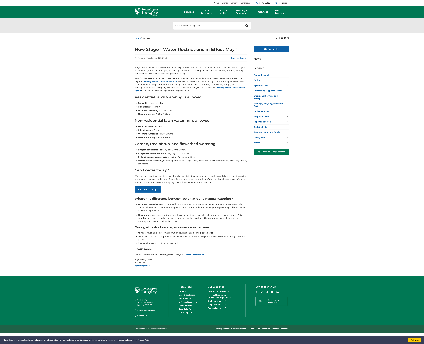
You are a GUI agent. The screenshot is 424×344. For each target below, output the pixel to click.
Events (225, 3)
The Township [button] (280, 12)
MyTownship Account (188, 302)
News (216, 3)
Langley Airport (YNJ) (216, 304)
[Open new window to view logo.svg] (146, 290)
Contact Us (245, 3)
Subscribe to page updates (273, 152)
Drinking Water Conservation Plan (160, 81)
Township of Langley (216, 291)
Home (138, 38)
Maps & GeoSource (187, 295)
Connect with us (266, 286)
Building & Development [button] (244, 12)
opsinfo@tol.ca (142, 265)
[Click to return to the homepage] (146, 12)
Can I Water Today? (147, 189)
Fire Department (214, 301)
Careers (234, 3)
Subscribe (273, 49)
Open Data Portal (186, 309)
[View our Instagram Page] (261, 292)
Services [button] (189, 12)
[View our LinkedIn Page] (277, 292)
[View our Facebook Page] (256, 292)
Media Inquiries (185, 298)
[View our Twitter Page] (267, 292)
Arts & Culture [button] (224, 12)
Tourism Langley (214, 308)
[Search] (247, 26)
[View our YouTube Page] (272, 292)
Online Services (185, 305)
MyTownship (264, 3)
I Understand (413, 340)
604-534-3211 (149, 310)
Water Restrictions (194, 254)
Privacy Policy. (144, 340)
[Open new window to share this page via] (288, 38)
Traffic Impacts (185, 312)
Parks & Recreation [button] (207, 12)
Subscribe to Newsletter (273, 301)
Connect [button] (263, 12)
